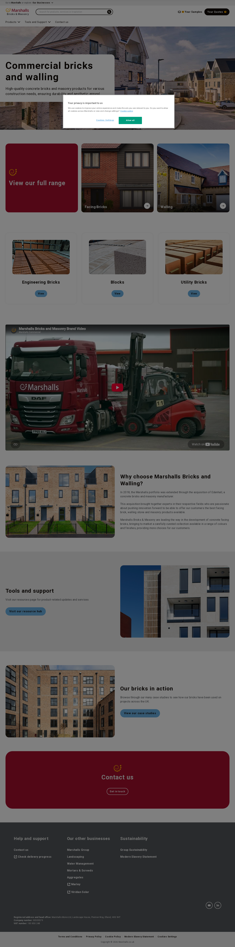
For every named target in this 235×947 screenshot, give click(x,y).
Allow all (130, 120)
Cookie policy (126, 111)
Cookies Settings (105, 120)
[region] (119, 111)
